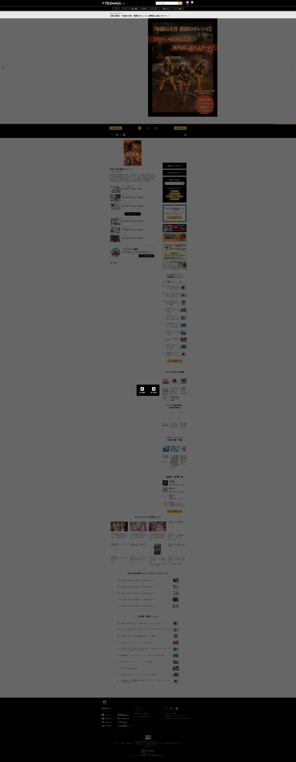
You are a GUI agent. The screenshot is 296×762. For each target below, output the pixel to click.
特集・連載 (134, 8)
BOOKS (144, 8)
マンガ (124, 8)
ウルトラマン (154, 8)
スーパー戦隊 (178, 8)
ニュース (116, 8)
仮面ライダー (166, 8)
